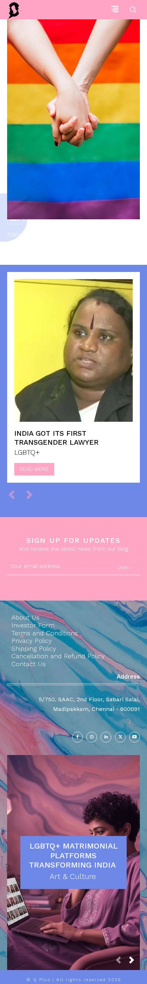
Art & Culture (73, 876)
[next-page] (134, 962)
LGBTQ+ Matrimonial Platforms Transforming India (73, 855)
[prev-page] (14, 494)
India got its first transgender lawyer (56, 437)
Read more (34, 469)
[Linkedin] (106, 737)
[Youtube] (134, 737)
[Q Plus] (14, 10)
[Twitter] (120, 737)
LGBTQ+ (27, 452)
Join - (125, 567)
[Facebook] (77, 737)
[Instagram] (91, 737)
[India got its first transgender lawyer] (73, 350)
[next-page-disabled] (32, 494)
